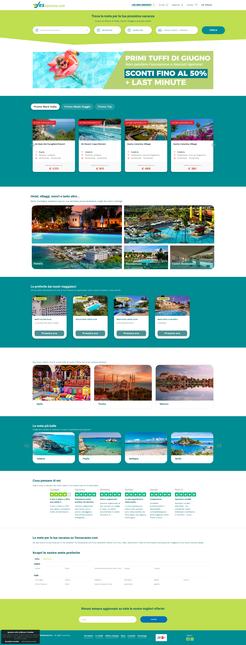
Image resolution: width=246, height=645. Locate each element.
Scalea (127, 568)
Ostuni (186, 580)
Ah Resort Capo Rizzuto (47, 144)
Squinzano (128, 584)
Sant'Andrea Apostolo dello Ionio (108, 568)
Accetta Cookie (12, 641)
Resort (38, 238)
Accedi (162, 5)
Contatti (131, 636)
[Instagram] (192, 640)
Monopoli (128, 580)
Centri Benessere (184, 263)
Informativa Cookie (29, 641)
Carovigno (39, 580)
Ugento (157, 584)
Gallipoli (98, 580)
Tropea (157, 568)
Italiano (208, 5)
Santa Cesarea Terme (103, 584)
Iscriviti (154, 619)
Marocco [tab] (47, 559)
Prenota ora (49, 333)
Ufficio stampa (112, 636)
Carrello (190, 5)
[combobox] (61, 30)
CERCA (213, 30)
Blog (123, 636)
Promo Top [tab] (105, 106)
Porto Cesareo (41, 584)
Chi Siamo (88, 636)
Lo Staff (99, 636)
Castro (67, 580)
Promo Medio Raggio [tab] (77, 106)
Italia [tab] (37, 559)
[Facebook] (188, 640)
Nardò (156, 580)
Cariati (37, 568)
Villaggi (131, 238)
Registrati (176, 5)
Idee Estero (40, 357)
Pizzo (67, 568)
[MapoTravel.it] (50, 5)
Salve (67, 584)
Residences (134, 263)
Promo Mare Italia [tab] (45, 106)
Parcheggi (142, 636)
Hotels (38, 263)
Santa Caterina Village (93, 144)
